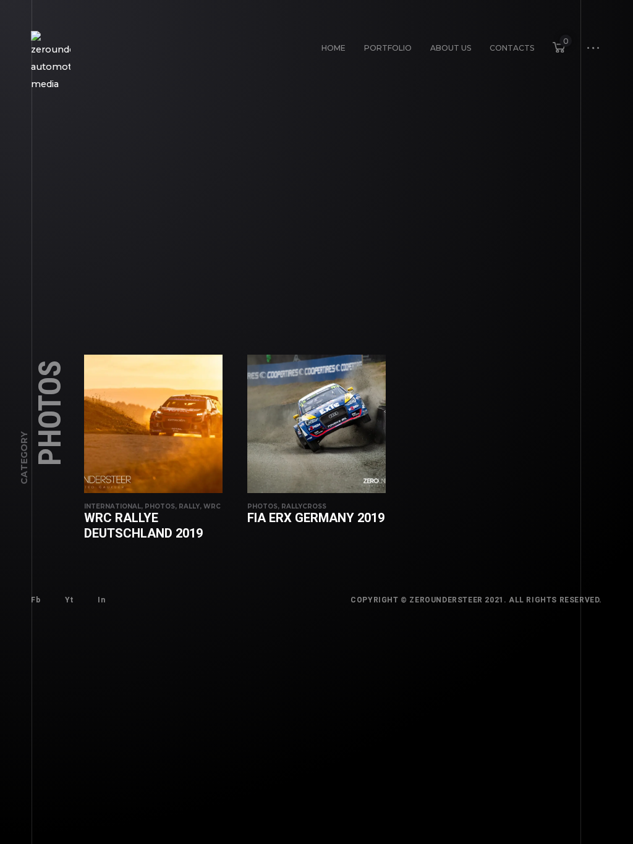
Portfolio (388, 48)
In (101, 600)
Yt (69, 600)
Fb (35, 600)
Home (333, 48)
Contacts (512, 48)
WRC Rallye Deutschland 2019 (143, 525)
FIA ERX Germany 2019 (315, 517)
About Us (450, 48)
